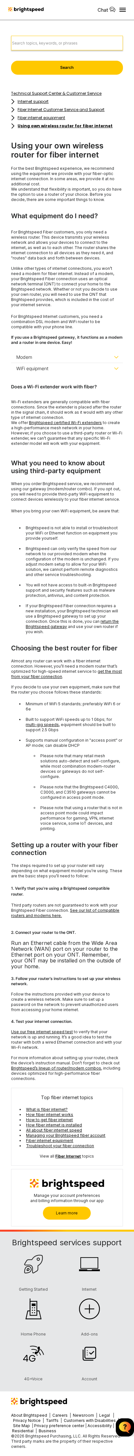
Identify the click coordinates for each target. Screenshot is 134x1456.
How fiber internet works (49, 1114)
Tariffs (53, 1420)
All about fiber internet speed (54, 1130)
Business (47, 1430)
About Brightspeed (29, 1415)
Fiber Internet (68, 1156)
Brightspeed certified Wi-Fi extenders (65, 422)
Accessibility (99, 1425)
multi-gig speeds (42, 724)
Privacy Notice (27, 1420)
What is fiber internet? (47, 1109)
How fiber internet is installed (54, 1125)
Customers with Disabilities (90, 1420)
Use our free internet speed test (42, 1031)
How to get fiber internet (49, 1119)
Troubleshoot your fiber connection (60, 1145)
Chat (103, 10)
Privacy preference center (59, 1425)
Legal (104, 1415)
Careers (60, 1415)
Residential (23, 1430)
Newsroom (83, 1415)
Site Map (22, 1425)
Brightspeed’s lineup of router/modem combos (56, 1068)
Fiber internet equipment (49, 1140)
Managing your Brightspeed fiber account (65, 1135)
